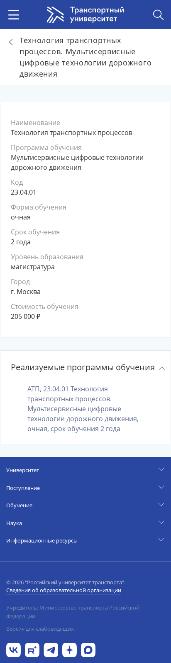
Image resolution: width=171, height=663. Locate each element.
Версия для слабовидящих (40, 628)
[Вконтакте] (13, 649)
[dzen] (69, 649)
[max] (88, 649)
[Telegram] (51, 649)
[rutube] (32, 649)
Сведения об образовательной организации (63, 590)
